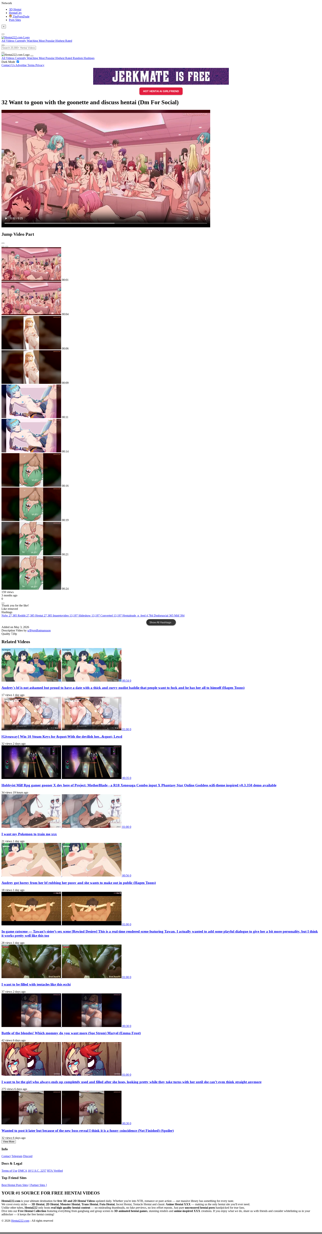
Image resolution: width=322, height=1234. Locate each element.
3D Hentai (15, 9)
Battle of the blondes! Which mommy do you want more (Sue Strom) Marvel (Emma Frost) (71, 1033)
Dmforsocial (163, 615)
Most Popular (47, 58)
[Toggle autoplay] (2, 243)
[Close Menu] (31, 55)
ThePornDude (20, 16)
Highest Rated (64, 58)
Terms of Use (9, 1170)
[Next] (6, 246)
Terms (31, 65)
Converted (111, 615)
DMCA (22, 1170)
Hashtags (89, 58)
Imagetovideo (65, 615)
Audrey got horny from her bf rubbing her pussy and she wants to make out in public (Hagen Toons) (78, 883)
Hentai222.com (20, 1220)
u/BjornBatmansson (39, 630)
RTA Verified (55, 1170)
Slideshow (89, 615)
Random (78, 58)
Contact (6, 1156)
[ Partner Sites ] (38, 1185)
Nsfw (9, 615)
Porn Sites (15, 19)
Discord (27, 1156)
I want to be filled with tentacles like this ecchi (36, 984)
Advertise (21, 65)
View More (8, 1141)
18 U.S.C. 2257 (37, 1170)
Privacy (39, 65)
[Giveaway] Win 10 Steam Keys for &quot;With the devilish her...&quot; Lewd (61, 736)
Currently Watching (27, 58)
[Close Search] (2, 52)
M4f (179, 615)
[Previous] (2, 246)
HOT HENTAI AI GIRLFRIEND (161, 91)
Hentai (43, 615)
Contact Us (8, 65)
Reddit (26, 615)
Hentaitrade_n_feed (137, 615)
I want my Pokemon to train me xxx (29, 834)
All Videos (8, 58)
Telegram (16, 1156)
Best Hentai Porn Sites (14, 1185)
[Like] (2, 603)
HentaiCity (15, 12)
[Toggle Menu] (2, 34)
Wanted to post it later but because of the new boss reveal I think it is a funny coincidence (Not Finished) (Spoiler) (87, 1131)
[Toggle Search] (2, 45)
